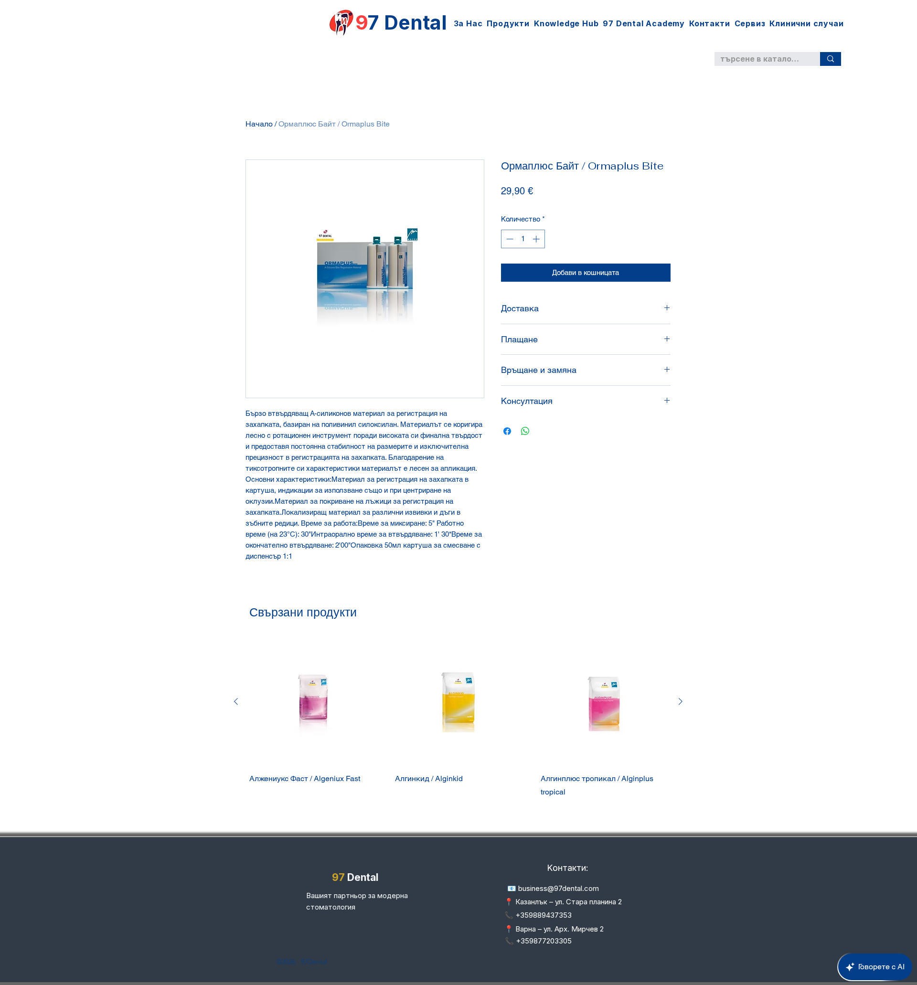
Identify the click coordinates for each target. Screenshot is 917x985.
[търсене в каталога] (830, 59)
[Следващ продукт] (680, 701)
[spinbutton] (523, 239)
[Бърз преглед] (312, 701)
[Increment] (537, 239)
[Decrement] (508, 239)
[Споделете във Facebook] (507, 431)
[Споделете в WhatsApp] (525, 431)
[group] (458, 732)
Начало (259, 123)
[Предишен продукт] (236, 701)
